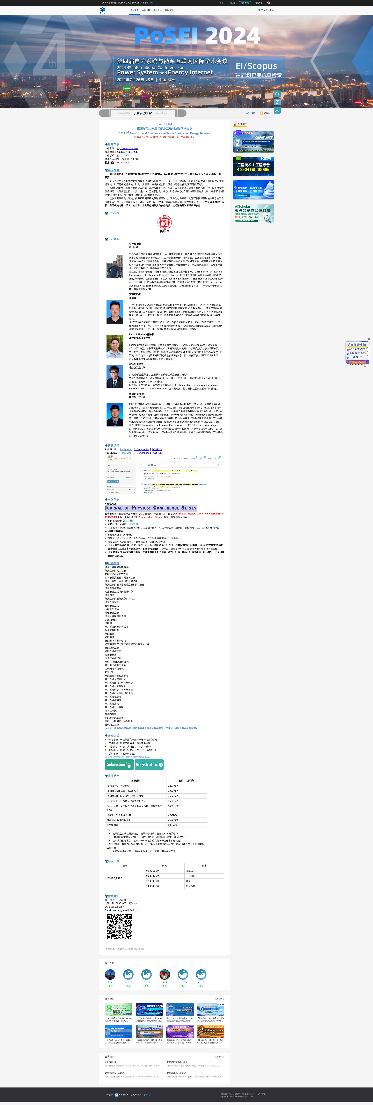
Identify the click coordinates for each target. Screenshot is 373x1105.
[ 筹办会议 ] (148, 1095)
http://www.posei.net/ (127, 148)
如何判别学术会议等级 (115, 1073)
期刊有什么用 (111, 1062)
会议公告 (146, 10)
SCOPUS (157, 449)
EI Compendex (141, 449)
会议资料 (157, 10)
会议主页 (134, 10)
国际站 (232, 3)
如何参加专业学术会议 (177, 1062)
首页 (221, 3)
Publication (126, 449)
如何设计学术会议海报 (177, 1073)
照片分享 (169, 10)
